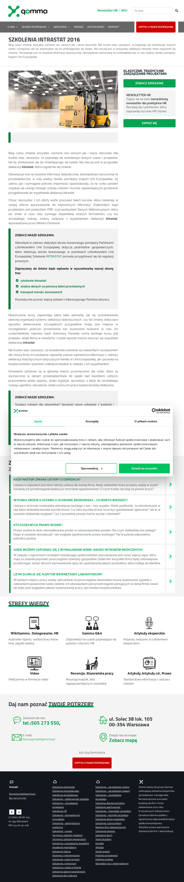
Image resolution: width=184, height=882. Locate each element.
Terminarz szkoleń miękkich (67, 835)
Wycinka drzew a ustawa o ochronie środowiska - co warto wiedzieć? (70, 500)
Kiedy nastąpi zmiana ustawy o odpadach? (46, 479)
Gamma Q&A (92, 633)
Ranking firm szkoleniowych (110, 827)
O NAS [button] (11, 27)
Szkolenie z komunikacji (108, 823)
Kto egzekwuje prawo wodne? (38, 525)
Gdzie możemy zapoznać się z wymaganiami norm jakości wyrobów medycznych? (78, 549)
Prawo (166, 673)
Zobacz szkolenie (149, 83)
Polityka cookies (104, 859)
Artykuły (134, 673)
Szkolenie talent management (68, 871)
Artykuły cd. (151, 673)
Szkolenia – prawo (62, 831)
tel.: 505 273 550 (17, 798)
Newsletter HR (107, 10)
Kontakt (99, 843)
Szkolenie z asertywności (66, 859)
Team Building (103, 839)
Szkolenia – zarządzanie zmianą (112, 787)
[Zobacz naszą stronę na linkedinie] (19, 812)
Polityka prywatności (106, 855)
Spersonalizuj (89, 468)
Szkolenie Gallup (61, 851)
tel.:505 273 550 (41, 723)
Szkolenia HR (59, 811)
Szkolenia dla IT (103, 835)
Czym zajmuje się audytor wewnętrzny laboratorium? (57, 574)
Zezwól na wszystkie (144, 468)
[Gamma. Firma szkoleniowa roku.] (28, 11)
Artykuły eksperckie (149, 633)
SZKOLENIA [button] (60, 27)
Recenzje (78, 673)
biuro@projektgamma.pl (39, 739)
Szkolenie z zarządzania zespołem (70, 843)
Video (34, 673)
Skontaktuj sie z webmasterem (112, 863)
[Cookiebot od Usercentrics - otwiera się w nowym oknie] (154, 411)
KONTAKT (113, 27)
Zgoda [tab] (38, 421)
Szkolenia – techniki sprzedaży (111, 815)
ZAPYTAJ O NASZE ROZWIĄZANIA (156, 27)
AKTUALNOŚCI (95, 27)
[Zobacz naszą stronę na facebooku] (11, 812)
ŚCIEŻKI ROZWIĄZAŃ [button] (34, 27)
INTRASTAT (54, 256)
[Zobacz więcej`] (170, 484)
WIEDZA (78, 27)
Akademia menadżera (64, 847)
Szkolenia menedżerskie (65, 791)
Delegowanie (42, 633)
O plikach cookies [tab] (146, 421)
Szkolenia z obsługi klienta (66, 867)
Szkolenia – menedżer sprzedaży (113, 811)
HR (56, 633)
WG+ (124, 10)
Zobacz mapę (123, 740)
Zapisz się (149, 123)
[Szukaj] (175, 10)
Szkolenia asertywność (107, 807)
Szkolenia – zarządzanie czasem (112, 791)
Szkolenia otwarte (105, 831)
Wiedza (99, 847)
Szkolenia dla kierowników (110, 803)
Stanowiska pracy (100, 673)
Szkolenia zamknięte (63, 787)
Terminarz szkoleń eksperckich (69, 839)
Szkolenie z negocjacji (64, 863)
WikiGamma (20, 633)
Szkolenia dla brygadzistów (110, 819)
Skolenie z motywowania (66, 855)
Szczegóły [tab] (92, 421)
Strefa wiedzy (102, 851)
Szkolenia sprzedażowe (65, 795)
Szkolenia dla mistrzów (64, 875)
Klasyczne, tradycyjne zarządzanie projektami (145, 72)
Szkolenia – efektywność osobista (70, 799)
